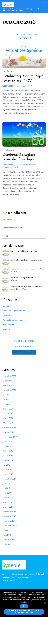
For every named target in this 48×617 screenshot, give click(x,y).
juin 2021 (6, 395)
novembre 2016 (9, 516)
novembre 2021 (9, 390)
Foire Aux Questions (24, 577)
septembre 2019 (9, 437)
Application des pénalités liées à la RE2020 (24, 278)
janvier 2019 (7, 455)
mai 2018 (6, 465)
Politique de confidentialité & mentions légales (24, 611)
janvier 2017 (7, 507)
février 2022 (7, 385)
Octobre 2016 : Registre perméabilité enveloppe (18, 156)
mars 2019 (6, 446)
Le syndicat (7, 315)
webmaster (7, 86)
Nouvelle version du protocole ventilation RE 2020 (27, 270)
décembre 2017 (9, 479)
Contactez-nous (8, 577)
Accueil (5, 574)
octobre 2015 (8, 540)
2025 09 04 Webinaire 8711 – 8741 (23, 251)
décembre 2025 (9, 376)
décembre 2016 (9, 511)
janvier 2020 (7, 423)
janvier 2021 (7, 409)
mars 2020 (7, 413)
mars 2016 (6, 535)
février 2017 (7, 502)
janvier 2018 (7, 474)
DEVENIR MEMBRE (24, 346)
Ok (24, 606)
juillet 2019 (7, 441)
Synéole (6, 329)
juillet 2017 (7, 483)
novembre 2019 (9, 427)
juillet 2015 (7, 544)
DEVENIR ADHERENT (24, 341)
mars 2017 (6, 498)
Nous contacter (24, 352)
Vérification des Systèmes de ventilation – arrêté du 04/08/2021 (27, 287)
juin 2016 (6, 530)
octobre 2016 (8, 521)
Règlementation (9, 325)
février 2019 (7, 451)
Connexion (7, 219)
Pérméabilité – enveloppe (25, 35)
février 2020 (7, 418)
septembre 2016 (9, 526)
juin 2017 (6, 488)
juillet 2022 (7, 381)
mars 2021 (6, 404)
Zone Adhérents (8, 580)
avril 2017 (6, 493)
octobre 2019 (8, 432)
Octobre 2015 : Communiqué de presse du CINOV (22, 78)
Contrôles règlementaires (13, 311)
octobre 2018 (8, 460)
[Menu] (43, 3)
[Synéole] (8, 5)
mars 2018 (6, 470)
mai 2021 (6, 399)
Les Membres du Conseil (34, 574)
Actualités (25, 38)
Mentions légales (16, 574)
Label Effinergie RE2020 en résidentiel (26, 260)
